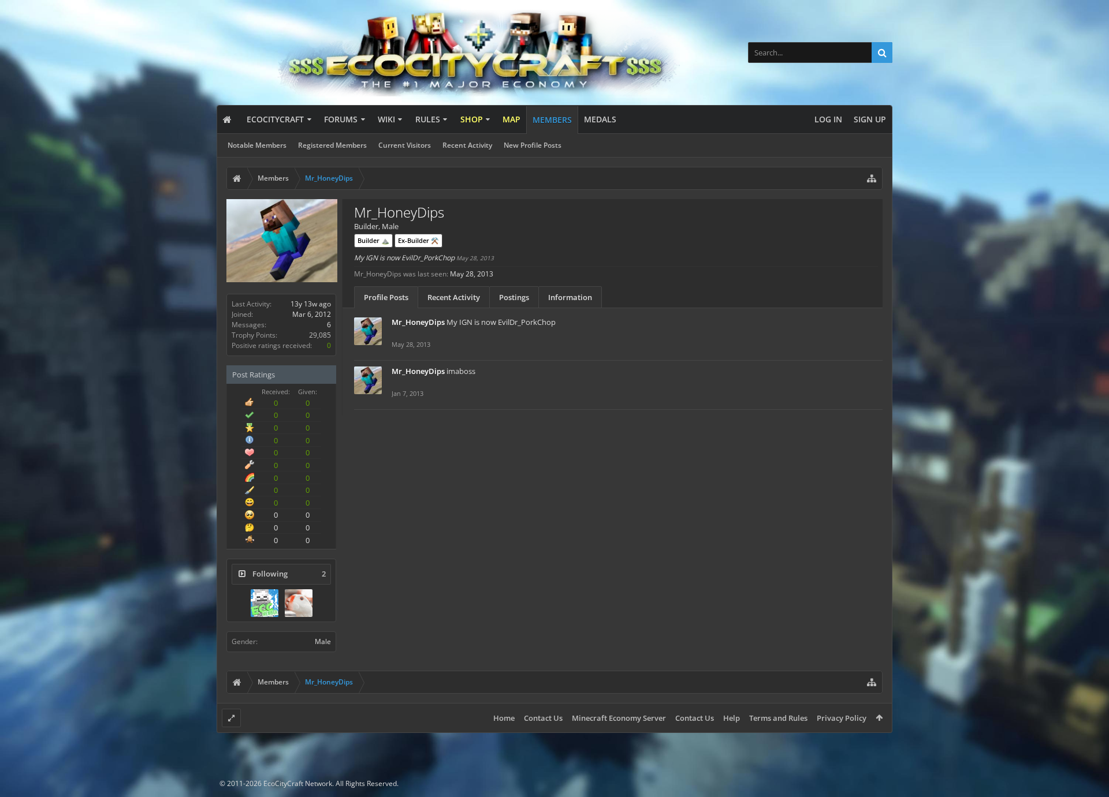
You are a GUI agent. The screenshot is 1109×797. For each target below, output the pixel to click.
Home (504, 718)
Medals (600, 119)
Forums (341, 119)
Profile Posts (386, 297)
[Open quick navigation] (871, 178)
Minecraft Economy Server (619, 718)
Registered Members (332, 145)
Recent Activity (467, 145)
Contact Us (543, 718)
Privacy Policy (841, 718)
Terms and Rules (778, 718)
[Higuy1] (264, 603)
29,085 (320, 335)
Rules (427, 119)
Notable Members (257, 145)
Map (511, 119)
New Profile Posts (532, 145)
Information (570, 297)
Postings (514, 297)
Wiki (386, 119)
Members (552, 119)
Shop (471, 119)
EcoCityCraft (275, 119)
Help (731, 718)
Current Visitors (404, 145)
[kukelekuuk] (298, 603)
